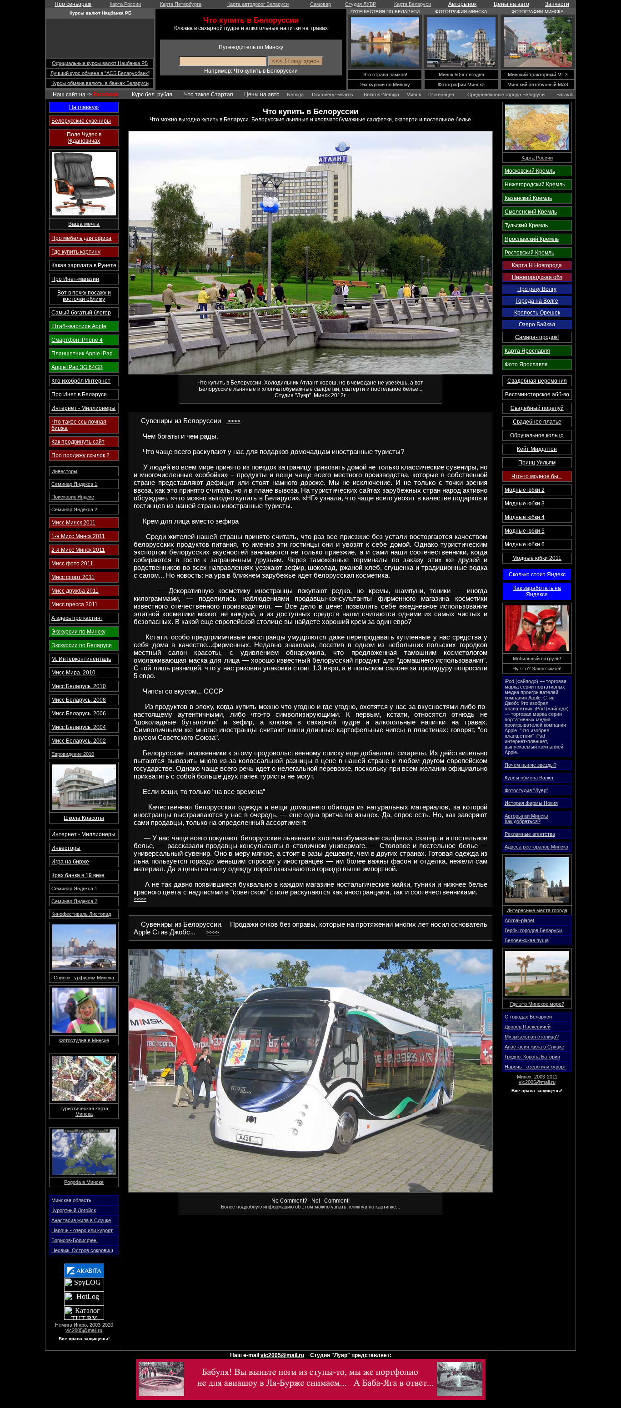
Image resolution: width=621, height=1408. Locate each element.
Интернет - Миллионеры (83, 408)
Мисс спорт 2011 (73, 577)
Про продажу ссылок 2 (80, 455)
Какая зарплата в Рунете (83, 265)
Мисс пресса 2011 (74, 604)
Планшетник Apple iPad (82, 353)
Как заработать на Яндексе (537, 591)
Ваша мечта (84, 224)
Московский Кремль (530, 171)
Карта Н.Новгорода (537, 265)
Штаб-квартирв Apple (78, 326)
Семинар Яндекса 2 (74, 509)
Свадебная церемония (537, 381)
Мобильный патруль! (537, 658)
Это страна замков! (384, 74)
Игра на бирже (70, 862)
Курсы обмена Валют (529, 777)
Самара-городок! (537, 337)
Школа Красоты (84, 818)
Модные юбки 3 (525, 503)
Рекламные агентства (530, 834)
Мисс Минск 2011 (73, 522)
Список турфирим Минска (84, 977)
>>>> (233, 421)
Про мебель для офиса (81, 238)
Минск (413, 94)
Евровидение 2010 (72, 754)
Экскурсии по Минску (385, 84)
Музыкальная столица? (532, 1036)
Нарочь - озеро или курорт (82, 1230)
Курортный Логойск (73, 1210)
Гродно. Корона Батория (532, 1056)
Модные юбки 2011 (536, 558)
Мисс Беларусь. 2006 (78, 713)
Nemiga (295, 94)
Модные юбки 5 (525, 531)
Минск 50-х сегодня (461, 74)
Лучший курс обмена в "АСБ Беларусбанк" (100, 73)
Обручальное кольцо (537, 435)
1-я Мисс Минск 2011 (78, 536)
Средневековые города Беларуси (506, 94)
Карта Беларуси (412, 4)
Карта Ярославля (527, 351)
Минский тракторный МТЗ (538, 74)
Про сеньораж (73, 4)
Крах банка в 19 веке (78, 875)
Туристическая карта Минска (84, 1111)
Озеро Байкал (537, 324)
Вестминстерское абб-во (537, 394)
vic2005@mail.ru (83, 1330)
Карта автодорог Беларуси (258, 4)
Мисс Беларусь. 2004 (78, 727)
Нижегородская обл (537, 277)
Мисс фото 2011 (72, 563)
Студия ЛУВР (360, 4)
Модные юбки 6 (525, 544)
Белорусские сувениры (81, 121)
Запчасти (557, 4)
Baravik (564, 94)
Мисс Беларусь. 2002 (78, 741)
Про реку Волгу (536, 289)
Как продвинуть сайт (78, 442)
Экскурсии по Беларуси (81, 645)
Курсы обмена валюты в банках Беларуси (100, 83)
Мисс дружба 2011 (75, 591)
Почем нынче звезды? (530, 765)
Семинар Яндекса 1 (74, 484)
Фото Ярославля (526, 364)
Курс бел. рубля (152, 94)
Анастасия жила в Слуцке (81, 1220)
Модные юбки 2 (525, 490)
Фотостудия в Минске (84, 1040)
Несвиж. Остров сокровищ (82, 1250)
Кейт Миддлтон (537, 449)
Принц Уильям (537, 462)
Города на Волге (537, 301)
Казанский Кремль (528, 198)
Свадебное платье (537, 422)
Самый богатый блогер (81, 313)
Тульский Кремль (526, 225)
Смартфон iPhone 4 (77, 340)
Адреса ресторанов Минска (536, 846)
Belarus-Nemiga (381, 94)
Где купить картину (75, 252)
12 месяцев (440, 94)
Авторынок (462, 4)
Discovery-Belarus (332, 94)
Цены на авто (511, 4)
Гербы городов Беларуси (533, 930)
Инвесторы (64, 471)
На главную (84, 107)
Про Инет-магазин (75, 279)
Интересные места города (536, 910)
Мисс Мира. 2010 (73, 672)
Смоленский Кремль (531, 212)
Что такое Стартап (208, 94)
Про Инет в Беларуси (79, 394)
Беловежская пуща (527, 940)
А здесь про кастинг (76, 618)
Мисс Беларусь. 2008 (78, 700)
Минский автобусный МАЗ (537, 84)
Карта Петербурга (180, 4)
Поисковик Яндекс (72, 496)
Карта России (125, 4)
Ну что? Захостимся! (536, 668)
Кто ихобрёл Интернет (80, 381)
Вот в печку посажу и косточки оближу (84, 296)
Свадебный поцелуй (537, 408)
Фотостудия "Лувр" (526, 790)
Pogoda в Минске (84, 1182)
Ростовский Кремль (529, 253)
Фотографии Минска (461, 84)
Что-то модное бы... (536, 476)
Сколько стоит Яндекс (537, 574)
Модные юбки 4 (525, 517)
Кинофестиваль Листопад (81, 914)
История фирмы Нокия (531, 803)
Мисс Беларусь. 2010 (78, 686)
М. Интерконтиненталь (81, 659)
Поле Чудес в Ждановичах (84, 137)
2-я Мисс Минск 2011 (78, 550)
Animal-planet (519, 920)
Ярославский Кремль (532, 239)
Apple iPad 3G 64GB (77, 367)
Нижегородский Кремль (535, 184)
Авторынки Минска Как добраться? (526, 818)
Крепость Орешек (537, 313)
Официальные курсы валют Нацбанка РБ (100, 63)
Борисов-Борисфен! (74, 1240)
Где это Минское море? (537, 1004)
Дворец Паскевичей (528, 1026)
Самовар (320, 4)
